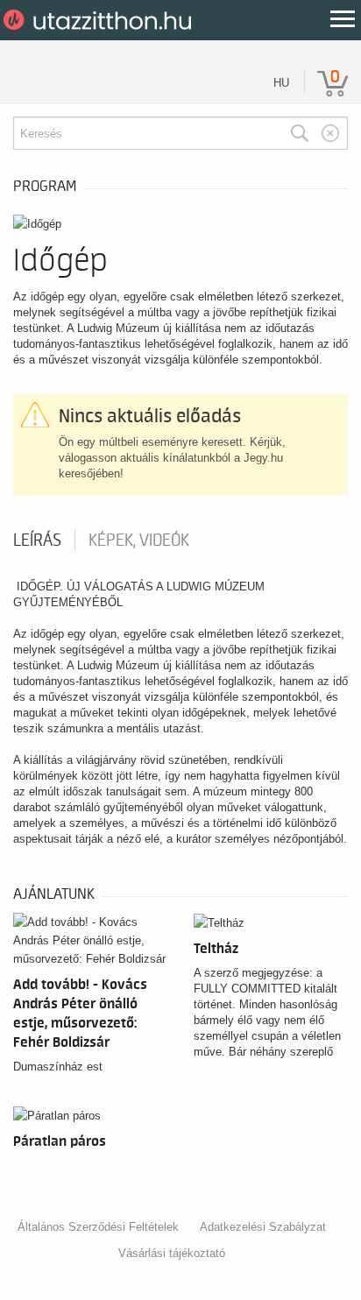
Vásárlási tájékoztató (171, 1253)
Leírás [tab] (37, 540)
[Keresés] (299, 133)
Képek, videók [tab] (138, 540)
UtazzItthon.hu (100, 20)
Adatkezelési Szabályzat (263, 1226)
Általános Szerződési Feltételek (98, 1226)
